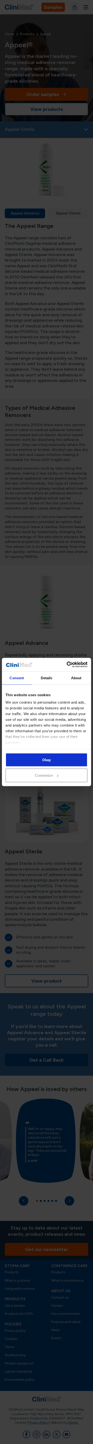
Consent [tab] (17, 678)
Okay (46, 760)
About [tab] (76, 678)
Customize (44, 775)
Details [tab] (46, 678)
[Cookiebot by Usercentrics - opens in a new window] (67, 665)
